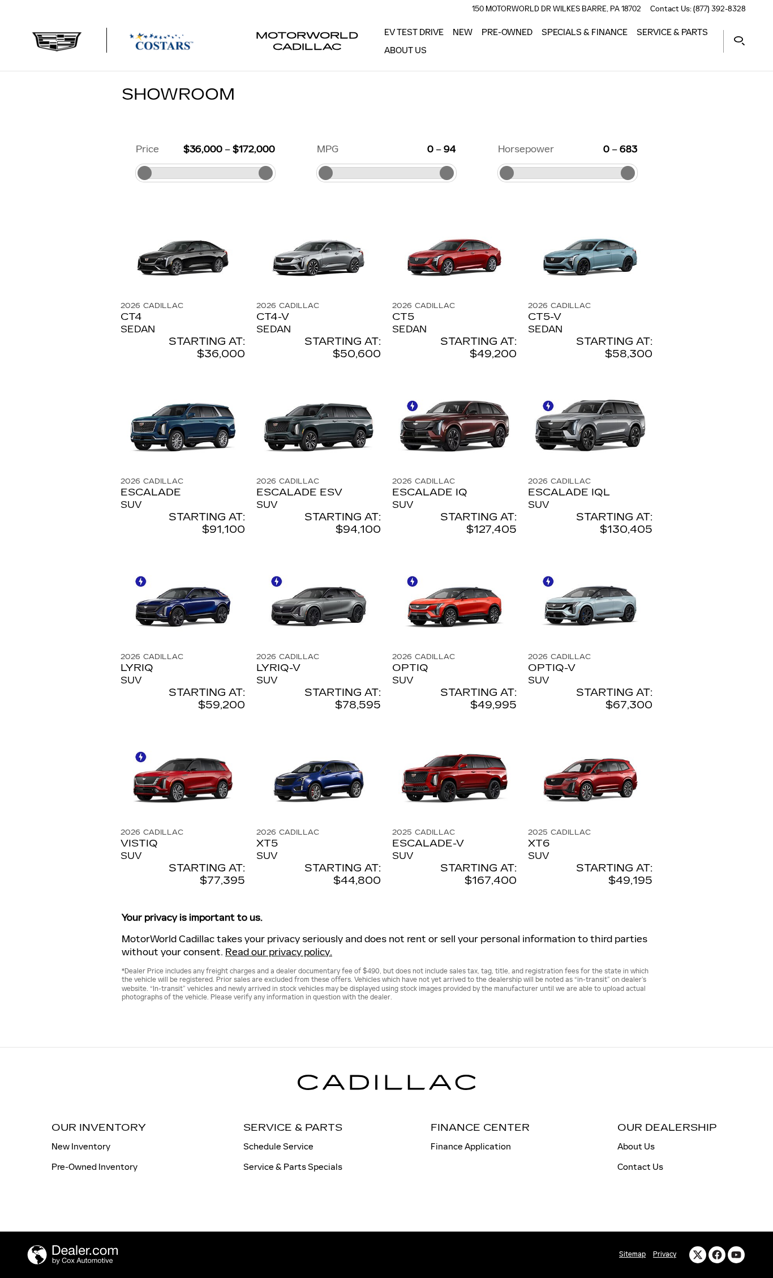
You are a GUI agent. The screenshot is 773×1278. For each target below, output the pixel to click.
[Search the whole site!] (739, 41)
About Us (405, 50)
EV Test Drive (414, 32)
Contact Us (640, 1166)
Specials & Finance (585, 32)
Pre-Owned (507, 32)
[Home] (57, 41)
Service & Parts (672, 32)
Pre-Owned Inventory (94, 1166)
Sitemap (632, 1254)
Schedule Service (278, 1146)
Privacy (664, 1254)
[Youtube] (736, 1254)
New (463, 32)
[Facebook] (716, 1254)
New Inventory (80, 1146)
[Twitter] (697, 1254)
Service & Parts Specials (292, 1166)
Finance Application (471, 1146)
